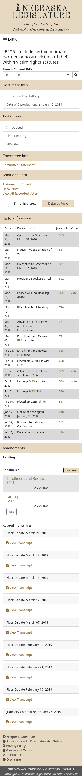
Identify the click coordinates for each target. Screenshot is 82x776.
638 (61, 350)
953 (61, 235)
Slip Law (12, 144)
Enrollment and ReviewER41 (25, 480)
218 (61, 412)
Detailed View (58, 203)
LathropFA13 (12, 498)
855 (61, 293)
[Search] (75, 74)
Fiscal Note (11, 189)
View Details (25, 218)
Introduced (14, 127)
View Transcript (20, 543)
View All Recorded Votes (20, 193)
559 (61, 371)
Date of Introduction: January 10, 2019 (34, 104)
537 (61, 402)
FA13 (31, 381)
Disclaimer (14, 759)
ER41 (20, 340)
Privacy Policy (15, 746)
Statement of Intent (17, 184)
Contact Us (14, 755)
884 (61, 249)
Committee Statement (19, 165)
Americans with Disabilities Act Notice (34, 741)
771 (61, 322)
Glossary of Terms (18, 750)
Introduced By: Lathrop (23, 96)
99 (62, 432)
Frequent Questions (21, 737)
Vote (74, 293)
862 (61, 278)
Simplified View (25, 203)
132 (61, 422)
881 (61, 264)
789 (61, 307)
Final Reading (16, 136)
